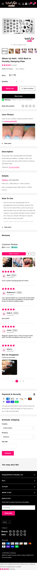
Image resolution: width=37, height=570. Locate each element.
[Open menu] (3, 4)
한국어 (32, 555)
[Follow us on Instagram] (14, 531)
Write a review (14, 254)
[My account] (23, 4)
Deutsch (19, 555)
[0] (33, 4)
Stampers (5, 180)
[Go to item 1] (7, 262)
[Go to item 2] (17, 262)
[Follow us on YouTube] (21, 531)
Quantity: (5, 81)
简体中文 (4, 555)
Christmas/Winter (14, 167)
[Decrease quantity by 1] (11, 81)
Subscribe (8, 513)
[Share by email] (33, 106)
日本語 (28, 555)
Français (14, 555)
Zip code (5, 441)
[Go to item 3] (28, 262)
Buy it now (18, 96)
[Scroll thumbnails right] (32, 262)
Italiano (24, 555)
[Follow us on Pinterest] (17, 531)
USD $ (5, 522)
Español (9, 557)
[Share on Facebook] (23, 106)
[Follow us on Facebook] (10, 531)
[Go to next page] (23, 381)
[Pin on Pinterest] (26, 106)
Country (4, 424)
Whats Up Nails (7, 69)
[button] (6, 65)
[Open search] (19, 4)
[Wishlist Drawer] (29, 4)
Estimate (8, 453)
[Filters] (29, 253)
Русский (4, 557)
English (9, 555)
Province (5, 433)
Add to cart (10, 88)
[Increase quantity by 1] (21, 81)
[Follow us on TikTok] (24, 531)
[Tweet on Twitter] (30, 106)
